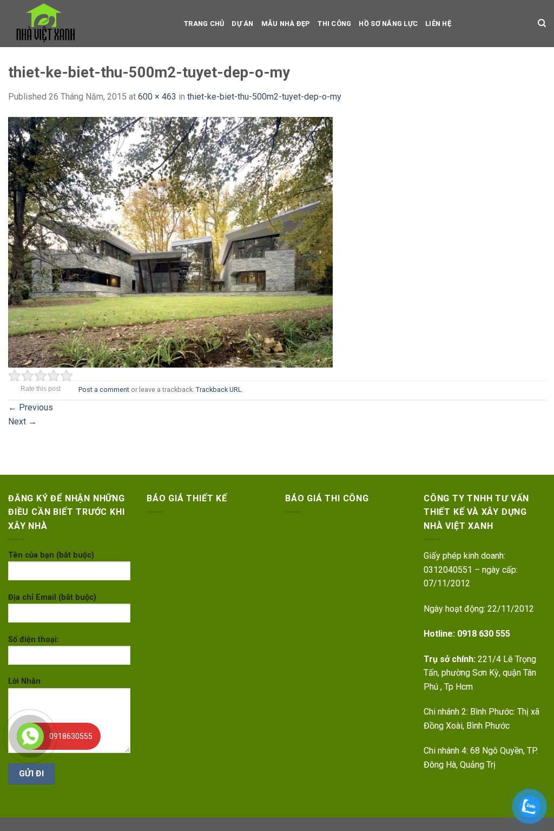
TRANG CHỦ (204, 23)
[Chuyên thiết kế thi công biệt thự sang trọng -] (88, 23)
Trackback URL (219, 389)
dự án (242, 23)
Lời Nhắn (24, 681)
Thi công (334, 23)
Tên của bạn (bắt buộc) (51, 555)
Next (22, 421)
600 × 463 (157, 96)
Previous (30, 407)
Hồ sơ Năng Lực (388, 23)
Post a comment (103, 389)
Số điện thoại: (33, 639)
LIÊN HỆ (438, 23)
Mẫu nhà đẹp (286, 23)
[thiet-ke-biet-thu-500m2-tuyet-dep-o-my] (170, 241)
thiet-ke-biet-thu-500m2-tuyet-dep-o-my (264, 96)
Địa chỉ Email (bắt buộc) (52, 597)
